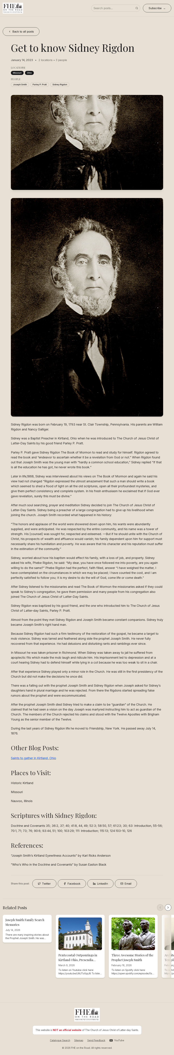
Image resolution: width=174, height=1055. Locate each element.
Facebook (73, 883)
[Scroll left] (160, 907)
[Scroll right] (168, 907)
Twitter (46, 883)
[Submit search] (136, 8)
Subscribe (155, 8)
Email (128, 883)
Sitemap (78, 1040)
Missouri (17, 73)
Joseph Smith (20, 84)
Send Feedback (96, 1040)
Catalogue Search (60, 1040)
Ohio (29, 73)
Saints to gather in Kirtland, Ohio (33, 758)
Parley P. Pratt (40, 84)
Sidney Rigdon (60, 84)
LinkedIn (102, 883)
